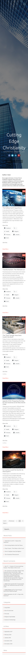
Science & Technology (10, 619)
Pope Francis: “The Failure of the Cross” (14, 548)
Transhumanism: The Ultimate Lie (14, 269)
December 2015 (8, 640)
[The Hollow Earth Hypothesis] (13, 197)
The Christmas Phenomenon (12, 554)
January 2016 (8, 637)
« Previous (11, 521)
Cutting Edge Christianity (14, 141)
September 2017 (8, 631)
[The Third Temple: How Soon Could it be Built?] (13, 325)
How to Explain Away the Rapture (13, 551)
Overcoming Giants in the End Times (14, 545)
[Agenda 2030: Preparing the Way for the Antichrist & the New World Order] (13, 390)
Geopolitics (7, 607)
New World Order (9, 610)
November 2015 (8, 643)
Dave (24, 193)
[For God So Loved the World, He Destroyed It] (13, 459)
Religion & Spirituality (10, 616)
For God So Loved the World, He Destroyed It (13, 470)
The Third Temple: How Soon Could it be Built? (12, 336)
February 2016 (8, 634)
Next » (5, 523)
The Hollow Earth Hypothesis (12, 208)
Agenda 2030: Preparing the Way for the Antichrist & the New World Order (14, 402)
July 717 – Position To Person (12, 566)
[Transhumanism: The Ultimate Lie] (13, 260)
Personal (7, 613)
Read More (5, 249)
